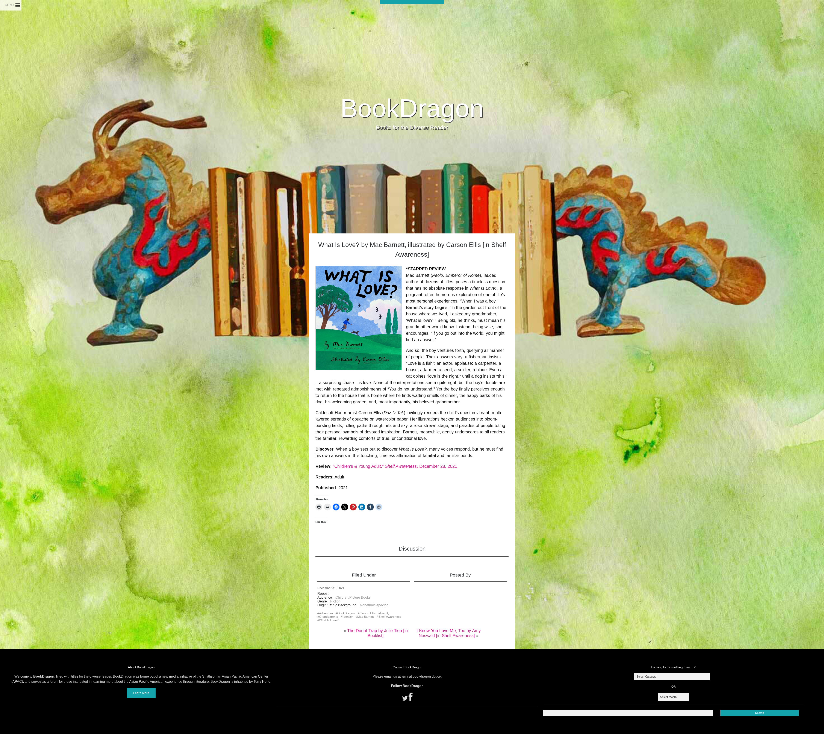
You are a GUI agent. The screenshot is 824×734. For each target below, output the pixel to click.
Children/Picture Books (353, 597)
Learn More (141, 693)
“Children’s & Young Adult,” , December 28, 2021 (395, 466)
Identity (348, 616)
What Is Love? (329, 620)
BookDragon (412, 108)
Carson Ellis (367, 613)
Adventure (326, 613)
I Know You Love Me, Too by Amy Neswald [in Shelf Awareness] (449, 633)
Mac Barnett (365, 616)
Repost (322, 593)
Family (384, 613)
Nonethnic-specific (374, 605)
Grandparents (328, 616)
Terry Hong (262, 681)
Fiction (335, 601)
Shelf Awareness (390, 616)
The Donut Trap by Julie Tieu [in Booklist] (377, 633)
